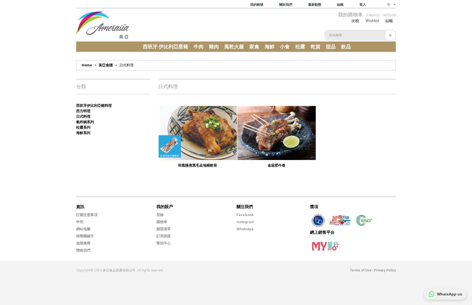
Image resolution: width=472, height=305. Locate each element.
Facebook (245, 215)
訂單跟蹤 (164, 236)
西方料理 (83, 111)
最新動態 (314, 5)
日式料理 (83, 116)
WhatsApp (245, 229)
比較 (355, 21)
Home (87, 65)
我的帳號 (256, 5)
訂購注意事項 (87, 215)
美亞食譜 (106, 65)
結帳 (340, 5)
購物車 (162, 222)
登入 (362, 5)
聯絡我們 (83, 250)
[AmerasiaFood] (102, 25)
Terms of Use (360, 270)
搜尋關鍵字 (85, 236)
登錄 (160, 215)
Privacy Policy (385, 270)
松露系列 (83, 127)
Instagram (245, 222)
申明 (79, 222)
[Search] (390, 35)
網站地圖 (83, 229)
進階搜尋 (83, 243)
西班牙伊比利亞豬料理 (94, 105)
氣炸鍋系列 (85, 122)
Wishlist (372, 21)
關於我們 (285, 5)
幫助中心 (164, 243)
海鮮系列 (83, 133)
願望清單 (164, 229)
